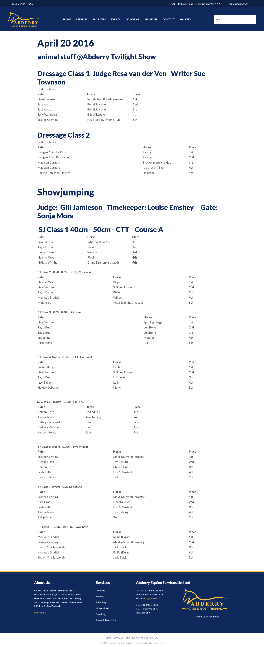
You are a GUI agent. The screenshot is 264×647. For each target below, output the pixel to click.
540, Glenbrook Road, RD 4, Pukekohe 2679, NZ (195, 3)
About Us (150, 19)
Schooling (101, 602)
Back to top (132, 638)
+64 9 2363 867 (22, 4)
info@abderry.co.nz (238, 3)
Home (67, 19)
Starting (100, 596)
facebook (254, 4)
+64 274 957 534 (154, 594)
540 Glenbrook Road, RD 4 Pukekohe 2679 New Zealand (147, 608)
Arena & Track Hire (106, 620)
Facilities (99, 19)
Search (252, 19)
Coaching (132, 19)
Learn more (40, 612)
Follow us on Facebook (207, 616)
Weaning (100, 590)
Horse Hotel (102, 608)
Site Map (118, 638)
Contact (169, 19)
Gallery (185, 19)
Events (116, 19)
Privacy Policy (149, 638)
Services (82, 19)
